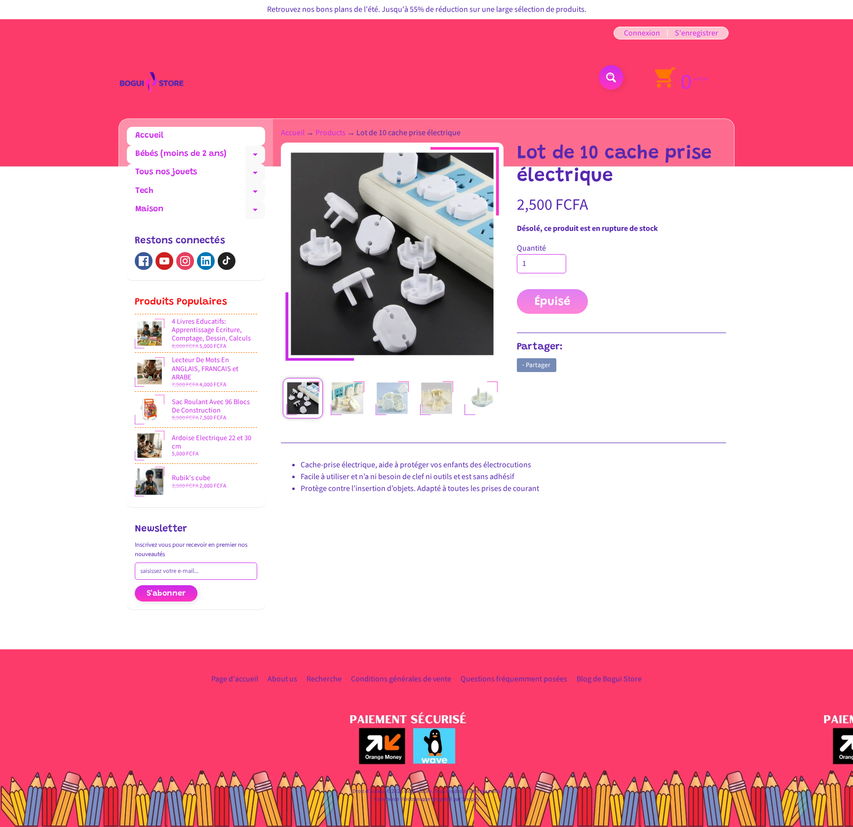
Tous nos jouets (200, 175)
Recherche (324, 679)
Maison (200, 212)
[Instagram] (185, 261)
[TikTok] (226, 261)
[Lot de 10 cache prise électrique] (303, 398)
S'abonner (166, 594)
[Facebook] (144, 261)
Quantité (531, 248)
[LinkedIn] (206, 261)
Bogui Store (418, 791)
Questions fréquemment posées (514, 679)
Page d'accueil (234, 679)
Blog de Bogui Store (609, 679)
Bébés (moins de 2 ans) (200, 157)
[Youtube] (164, 261)
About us (282, 679)
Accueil (149, 136)
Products (330, 132)
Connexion (642, 33)
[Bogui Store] (151, 77)
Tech (200, 193)
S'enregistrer (696, 33)
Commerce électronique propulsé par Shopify (426, 799)
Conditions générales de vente (401, 679)
